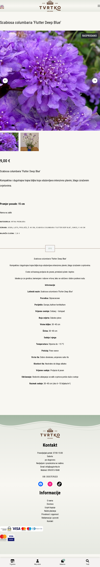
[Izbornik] (99, 6)
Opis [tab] (50, 248)
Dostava (50, 504)
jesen (10, 227)
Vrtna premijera (18, 222)
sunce (74, 227)
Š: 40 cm (31, 227)
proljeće (23, 227)
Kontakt (50, 521)
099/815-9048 (54, 470)
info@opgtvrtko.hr (52, 467)
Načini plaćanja (50, 511)
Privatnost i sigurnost (50, 514)
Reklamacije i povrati (50, 518)
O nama (50, 500)
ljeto (16, 227)
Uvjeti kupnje (50, 507)
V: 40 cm (81, 227)
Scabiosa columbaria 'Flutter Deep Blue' (53, 227)
